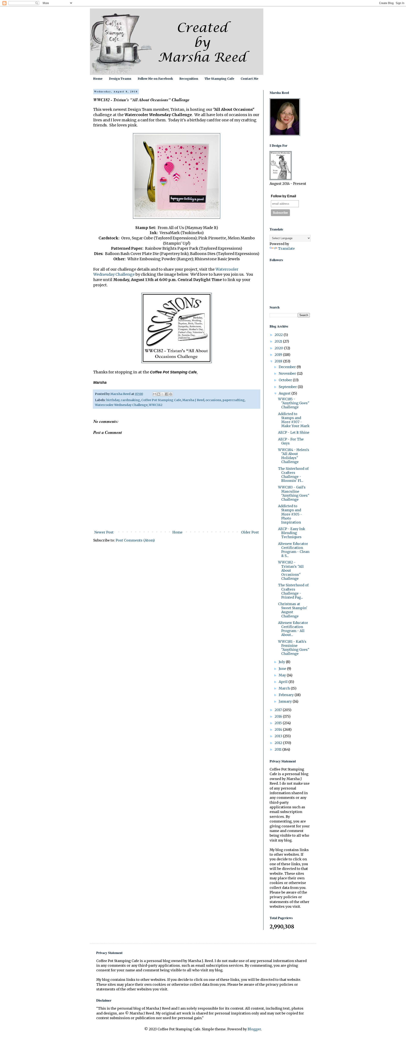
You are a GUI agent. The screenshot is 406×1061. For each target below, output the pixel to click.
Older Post (250, 532)
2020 (279, 348)
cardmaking (130, 400)
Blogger (254, 1029)
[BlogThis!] (158, 394)
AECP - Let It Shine (293, 432)
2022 (279, 335)
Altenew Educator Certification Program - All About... (293, 629)
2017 (279, 710)
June (283, 668)
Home (98, 79)
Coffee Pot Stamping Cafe (161, 400)
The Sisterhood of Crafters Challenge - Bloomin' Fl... (293, 474)
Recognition (188, 79)
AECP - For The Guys (291, 441)
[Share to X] (162, 394)
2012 (279, 743)
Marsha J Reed (193, 400)
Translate (286, 248)
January (286, 701)
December (288, 367)
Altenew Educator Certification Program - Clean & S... (293, 549)
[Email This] (154, 394)
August (285, 393)
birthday (112, 400)
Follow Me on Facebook (155, 79)
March (285, 688)
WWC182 (155, 405)
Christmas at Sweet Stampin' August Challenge (292, 610)
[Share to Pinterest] (171, 394)
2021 (279, 341)
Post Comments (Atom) (135, 540)
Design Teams (120, 79)
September (288, 387)
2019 (279, 354)
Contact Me (249, 79)
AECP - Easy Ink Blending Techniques (291, 533)
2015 (279, 723)
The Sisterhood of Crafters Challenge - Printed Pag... (293, 591)
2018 (279, 361)
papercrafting (233, 400)
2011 (278, 749)
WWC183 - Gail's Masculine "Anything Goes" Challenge (293, 493)
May (283, 675)
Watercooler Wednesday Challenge (121, 405)
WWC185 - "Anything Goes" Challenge (293, 403)
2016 (279, 716)
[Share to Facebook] (167, 394)
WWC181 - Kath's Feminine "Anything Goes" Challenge (293, 647)
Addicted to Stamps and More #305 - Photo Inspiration (290, 514)
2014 (279, 729)
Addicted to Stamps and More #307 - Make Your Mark (294, 420)
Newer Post (104, 532)
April (283, 682)
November (288, 373)
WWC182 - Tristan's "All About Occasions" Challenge (291, 570)
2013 (279, 736)
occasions (213, 400)
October (286, 380)
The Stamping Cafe (219, 79)
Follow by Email (283, 196)
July (282, 662)
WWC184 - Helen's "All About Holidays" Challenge (293, 456)
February (287, 695)
